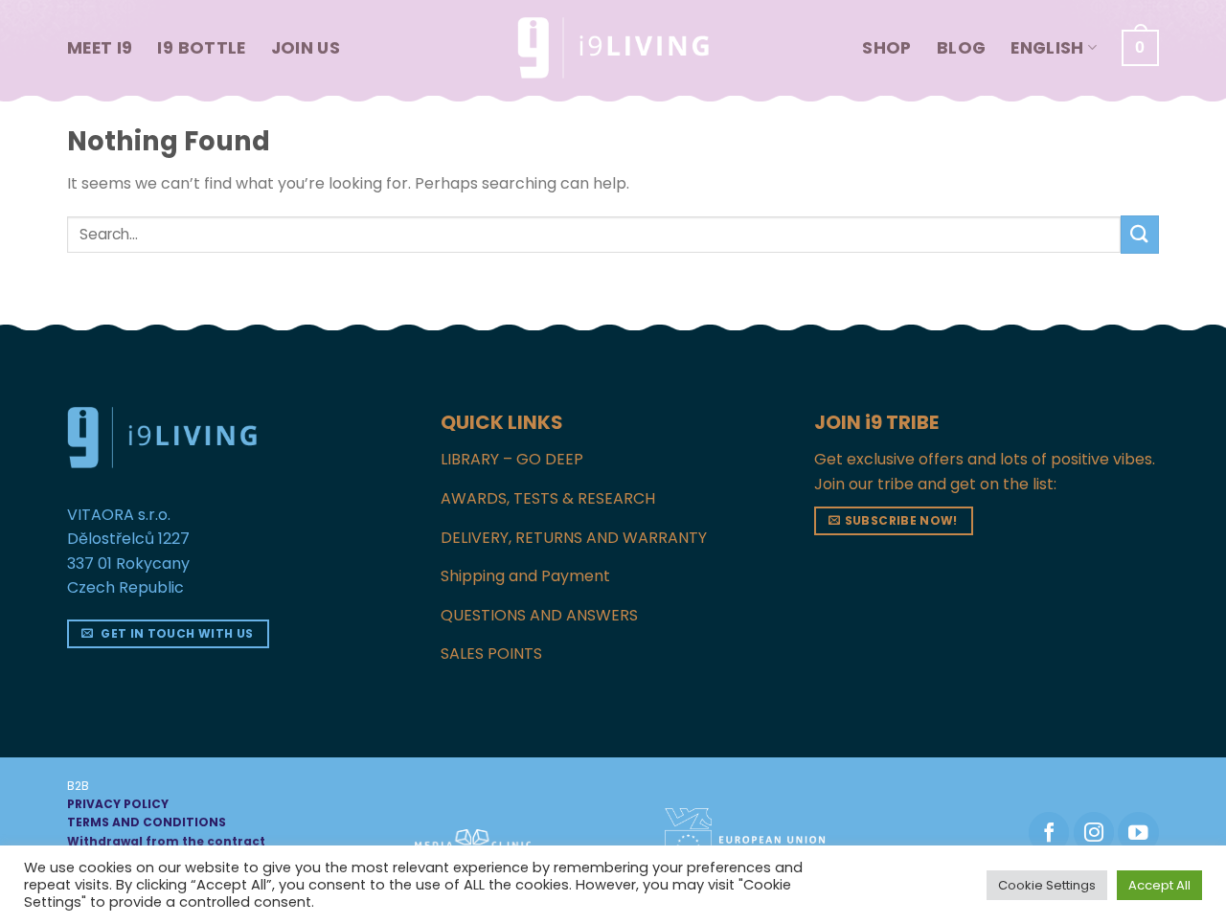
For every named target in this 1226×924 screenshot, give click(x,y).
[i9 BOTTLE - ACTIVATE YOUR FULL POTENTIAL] (613, 48)
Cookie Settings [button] (1047, 885)
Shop (886, 47)
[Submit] (1140, 234)
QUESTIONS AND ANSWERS (539, 615)
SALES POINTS (491, 653)
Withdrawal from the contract (166, 841)
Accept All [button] (1159, 885)
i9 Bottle (201, 47)
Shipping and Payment (525, 576)
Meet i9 (99, 47)
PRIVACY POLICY (118, 804)
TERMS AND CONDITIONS (146, 822)
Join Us (305, 47)
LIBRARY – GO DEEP (512, 459)
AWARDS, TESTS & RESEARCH (548, 498)
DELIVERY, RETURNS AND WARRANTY (574, 538)
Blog (961, 47)
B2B (78, 786)
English (1046, 47)
